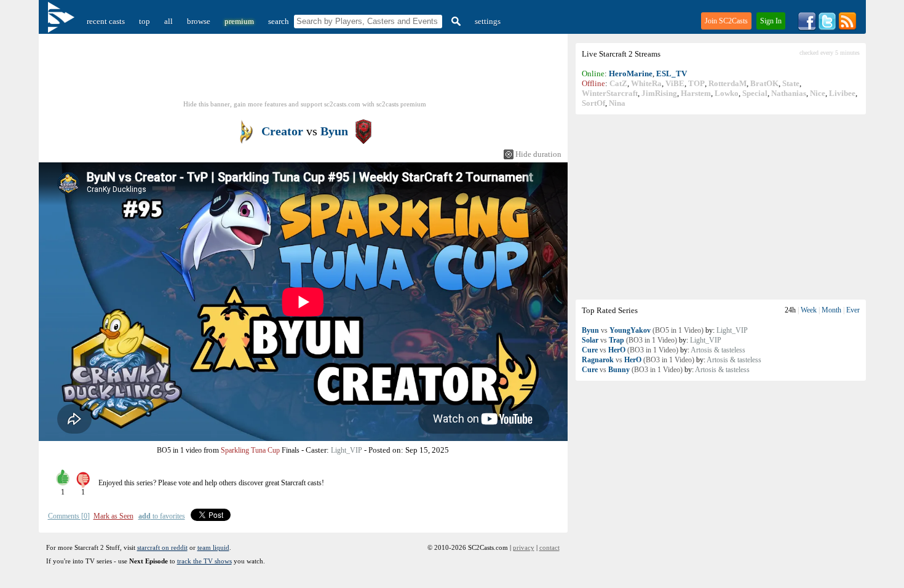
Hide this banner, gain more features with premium (304, 104)
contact (549, 547)
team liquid (213, 547)
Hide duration (538, 154)
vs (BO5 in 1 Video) (643, 330)
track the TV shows (204, 561)
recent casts (106, 21)
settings (488, 21)
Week (809, 310)
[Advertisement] (721, 207)
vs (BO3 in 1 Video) (629, 340)
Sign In (771, 21)
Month (831, 310)
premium (239, 21)
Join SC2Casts (726, 21)
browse (198, 21)
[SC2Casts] (63, 21)
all (168, 21)
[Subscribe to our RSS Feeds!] (847, 28)
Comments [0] (69, 516)
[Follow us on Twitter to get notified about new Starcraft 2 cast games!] (827, 28)
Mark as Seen (113, 516)
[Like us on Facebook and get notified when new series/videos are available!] (807, 28)
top (144, 21)
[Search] (454, 21)
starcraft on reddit (162, 547)
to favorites (161, 516)
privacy (523, 547)
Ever (853, 310)
